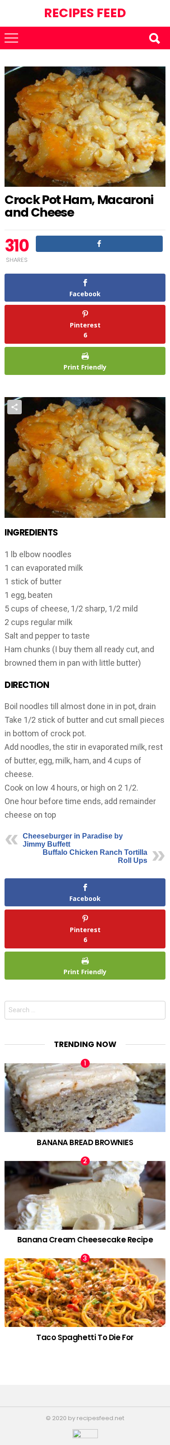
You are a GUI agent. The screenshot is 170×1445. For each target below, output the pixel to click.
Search (154, 38)
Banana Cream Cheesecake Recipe (85, 1239)
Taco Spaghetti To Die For (84, 1337)
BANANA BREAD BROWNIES (85, 1142)
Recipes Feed (85, 13)
